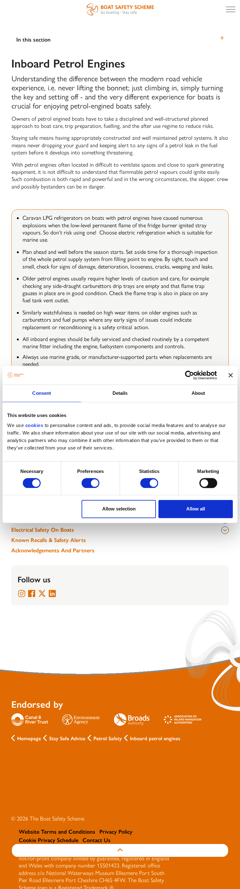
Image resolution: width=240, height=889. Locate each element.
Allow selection (119, 509)
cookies (34, 425)
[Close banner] (230, 375)
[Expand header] (230, 9)
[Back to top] (120, 850)
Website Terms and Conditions (57, 831)
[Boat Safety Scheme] (120, 9)
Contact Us (96, 840)
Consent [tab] (41, 393)
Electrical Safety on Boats (42, 529)
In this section (33, 39)
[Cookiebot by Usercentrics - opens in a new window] (189, 375)
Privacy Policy (115, 831)
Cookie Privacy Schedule (48, 840)
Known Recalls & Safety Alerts (48, 540)
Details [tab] (120, 393)
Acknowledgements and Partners (52, 550)
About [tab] (198, 393)
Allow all (195, 509)
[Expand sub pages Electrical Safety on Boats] (225, 530)
